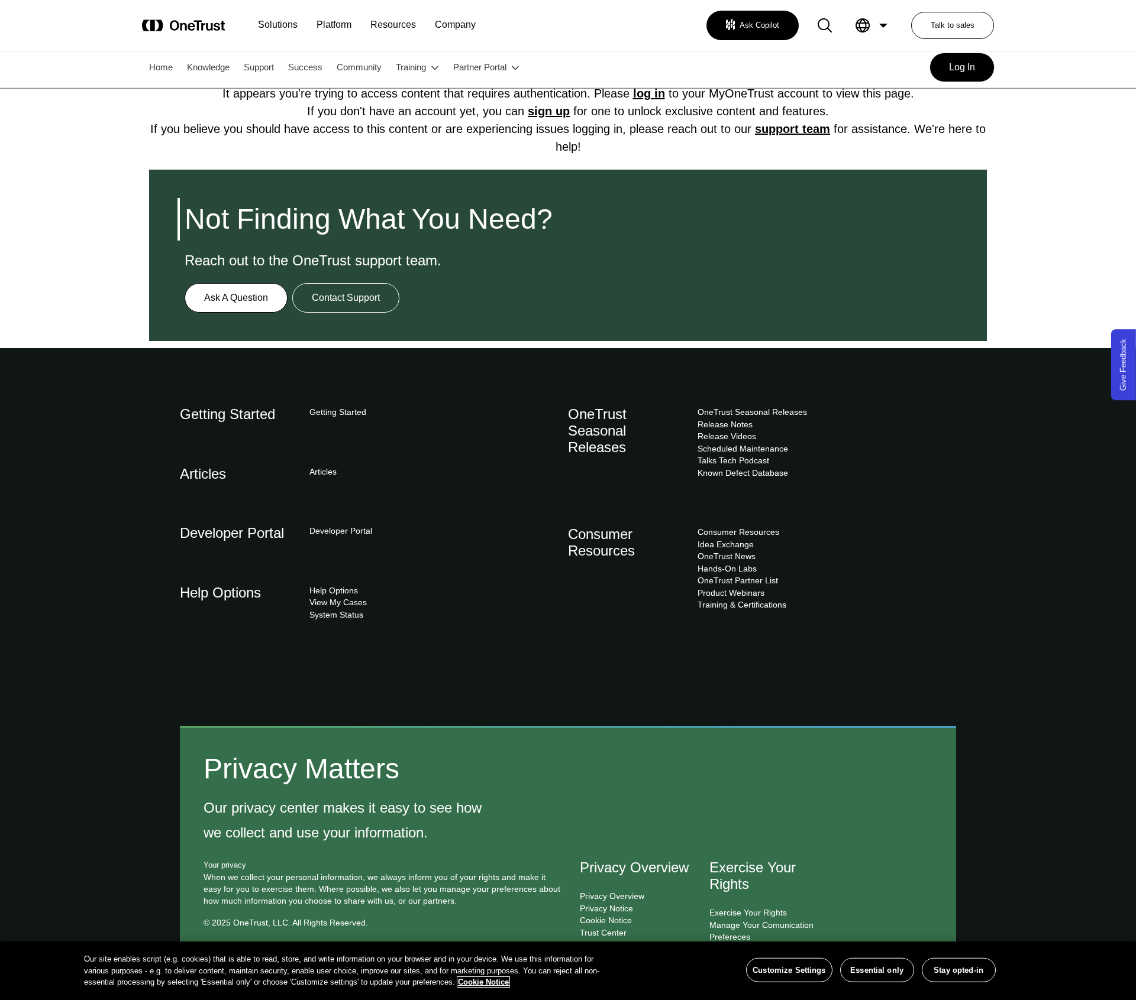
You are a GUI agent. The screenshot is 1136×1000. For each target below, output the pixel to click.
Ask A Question (236, 298)
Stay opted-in (958, 969)
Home (161, 67)
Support (259, 67)
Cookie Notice (483, 982)
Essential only (876, 969)
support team (792, 128)
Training (411, 67)
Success (305, 67)
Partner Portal (479, 67)
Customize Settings (789, 969)
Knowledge (208, 67)
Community (359, 67)
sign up (549, 111)
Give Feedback (1123, 365)
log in (649, 93)
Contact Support (346, 298)
